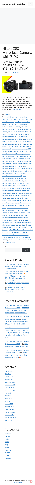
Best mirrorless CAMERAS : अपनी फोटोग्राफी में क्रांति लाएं (15, 65)
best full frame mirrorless (16, 132)
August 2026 (9, 371)
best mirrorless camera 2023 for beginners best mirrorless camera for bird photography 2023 (17, 154)
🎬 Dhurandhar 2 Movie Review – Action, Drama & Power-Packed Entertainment (16, 290)
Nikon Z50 (17, 227)
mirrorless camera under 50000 (16, 215)
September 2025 (10, 390)
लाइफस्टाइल (8, 450)
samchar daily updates (13, 4)
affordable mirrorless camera (14, 117)
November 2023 (10, 412)
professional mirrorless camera (18, 235)
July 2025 (8, 396)
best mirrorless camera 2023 (18, 151)
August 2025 (9, 393)
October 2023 (9, 415)
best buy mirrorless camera (11, 127)
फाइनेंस (7, 439)
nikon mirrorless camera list (11, 225)
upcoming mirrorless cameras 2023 (19, 240)
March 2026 (9, 376)
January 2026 (9, 379)
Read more (17, 109)
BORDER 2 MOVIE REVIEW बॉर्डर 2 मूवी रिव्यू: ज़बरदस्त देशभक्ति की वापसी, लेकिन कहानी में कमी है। (17, 310)
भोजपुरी (7, 444)
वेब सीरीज (7, 453)
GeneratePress (17, 482)
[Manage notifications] (31, 481)
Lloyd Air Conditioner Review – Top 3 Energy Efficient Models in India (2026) (16, 321)
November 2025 (10, 385)
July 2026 (8, 374)
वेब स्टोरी (7, 455)
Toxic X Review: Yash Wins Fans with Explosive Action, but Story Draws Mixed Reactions (17, 266)
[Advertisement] (17, 26)
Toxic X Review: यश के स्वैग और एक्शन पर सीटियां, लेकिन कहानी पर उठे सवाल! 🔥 (16, 355)
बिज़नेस (7, 442)
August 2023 (9, 420)
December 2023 (10, 409)
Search (7, 247)
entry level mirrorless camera (17, 200)
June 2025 (8, 398)
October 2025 (9, 387)
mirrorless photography (9, 217)
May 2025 (8, 401)
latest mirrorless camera (23, 203)
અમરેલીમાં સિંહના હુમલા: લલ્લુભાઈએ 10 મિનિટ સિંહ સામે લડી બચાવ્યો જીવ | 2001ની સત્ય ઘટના (16, 278)
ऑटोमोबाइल (8, 434)
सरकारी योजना (8, 458)
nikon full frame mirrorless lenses (20, 222)
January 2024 (9, 406)
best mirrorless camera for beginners (14, 159)
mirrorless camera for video (11, 210)
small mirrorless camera (10, 237)
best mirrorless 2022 (15, 146)
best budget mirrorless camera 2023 (20, 124)
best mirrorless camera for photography (15, 163)
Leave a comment (10, 242)
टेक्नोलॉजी (7, 114)
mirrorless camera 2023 (10, 205)
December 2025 (10, 382)
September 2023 (10, 417)
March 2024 (9, 404)
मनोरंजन (7, 447)
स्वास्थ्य (6, 461)
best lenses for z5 (15, 141)
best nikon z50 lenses (15, 188)
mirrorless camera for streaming (17, 208)
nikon (14, 220)
